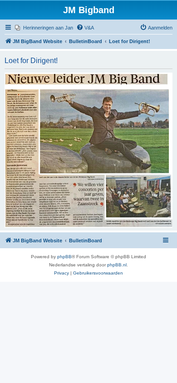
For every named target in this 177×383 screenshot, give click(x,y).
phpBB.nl (117, 264)
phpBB (64, 256)
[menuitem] (44, 27)
